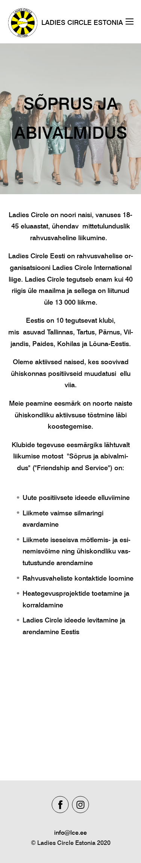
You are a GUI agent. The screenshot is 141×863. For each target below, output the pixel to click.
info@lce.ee (70, 832)
